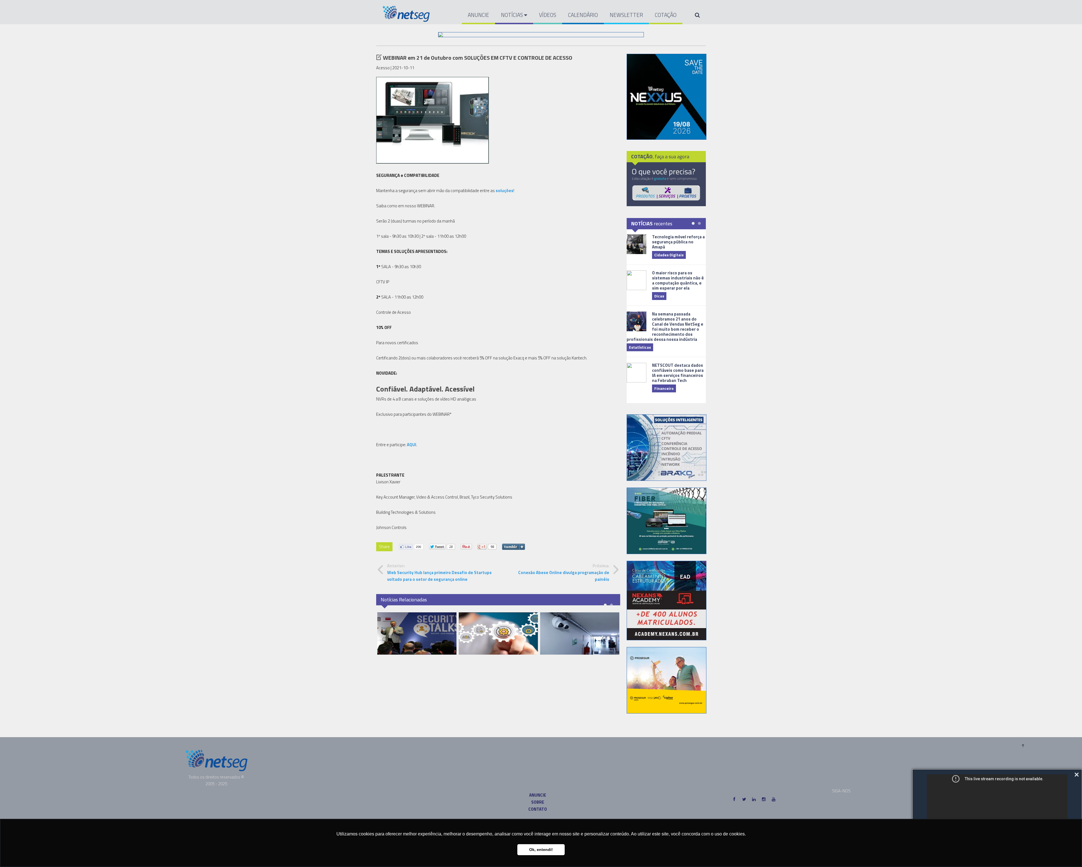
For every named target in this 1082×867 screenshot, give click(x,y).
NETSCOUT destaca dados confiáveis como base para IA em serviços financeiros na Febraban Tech (678, 373)
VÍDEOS (547, 15)
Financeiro (664, 388)
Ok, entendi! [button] (541, 849)
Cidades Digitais (669, 255)
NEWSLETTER (626, 15)
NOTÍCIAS (512, 15)
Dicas (659, 296)
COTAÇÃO (666, 15)
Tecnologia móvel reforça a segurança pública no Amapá (678, 242)
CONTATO (537, 809)
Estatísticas (640, 347)
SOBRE (537, 802)
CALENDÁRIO (583, 15)
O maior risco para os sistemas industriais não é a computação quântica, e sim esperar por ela (678, 280)
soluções (504, 190)
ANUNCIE (478, 15)
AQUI (411, 444)
